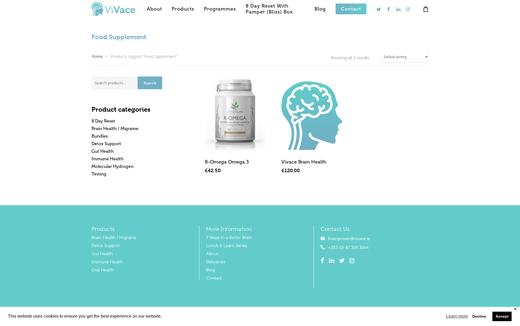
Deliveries (215, 262)
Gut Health (103, 151)
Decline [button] (479, 316)
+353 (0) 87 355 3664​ (348, 247)
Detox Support (106, 143)
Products (183, 9)
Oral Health (103, 270)
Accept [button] (502, 316)
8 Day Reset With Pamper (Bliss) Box (269, 9)
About (154, 9)
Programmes (220, 9)
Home (97, 56)
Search (150, 83)
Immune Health (107, 158)
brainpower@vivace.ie (348, 238)
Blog (320, 9)
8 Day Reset (103, 121)
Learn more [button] (457, 316)
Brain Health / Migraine (115, 128)
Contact (351, 9)
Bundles (100, 136)
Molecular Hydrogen (113, 166)
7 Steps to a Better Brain (229, 237)
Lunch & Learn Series (226, 245)
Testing (99, 174)
